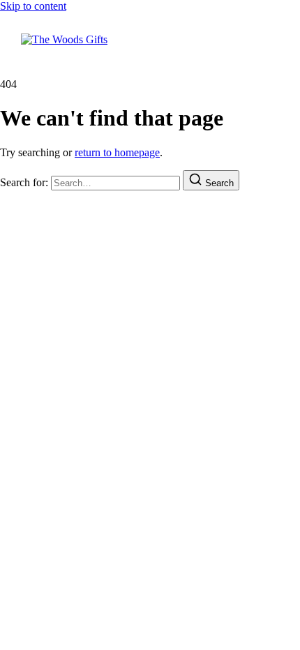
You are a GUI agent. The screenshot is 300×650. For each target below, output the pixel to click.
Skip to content (33, 6)
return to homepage (117, 152)
